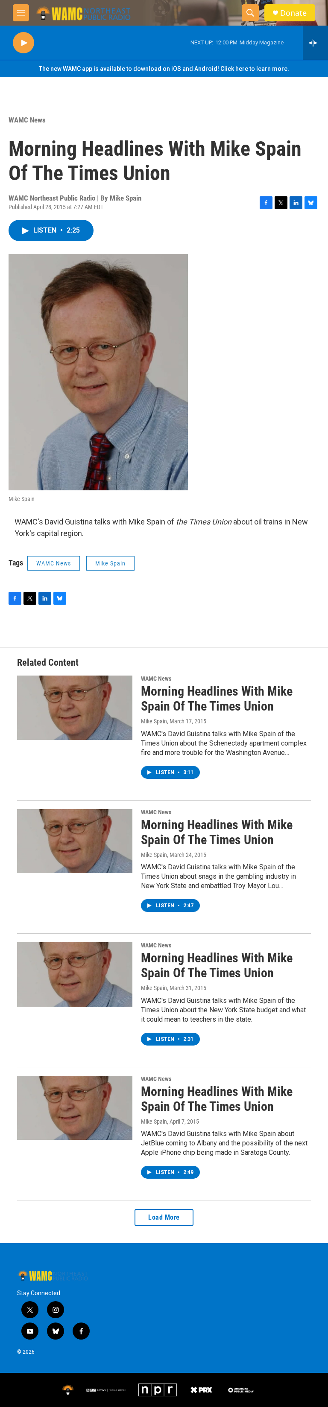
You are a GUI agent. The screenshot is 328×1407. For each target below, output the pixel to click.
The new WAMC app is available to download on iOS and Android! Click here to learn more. (164, 68)
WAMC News (27, 120)
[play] (23, 43)
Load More (164, 1217)
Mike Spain (110, 563)
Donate (293, 13)
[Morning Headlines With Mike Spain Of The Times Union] (74, 708)
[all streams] (315, 43)
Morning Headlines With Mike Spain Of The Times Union (217, 699)
